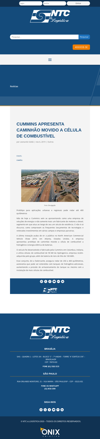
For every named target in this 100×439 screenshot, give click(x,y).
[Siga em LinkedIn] (62, 281)
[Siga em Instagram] (41, 281)
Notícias (14, 86)
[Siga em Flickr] (58, 281)
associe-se (81, 47)
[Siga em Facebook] (49, 281)
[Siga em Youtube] (54, 281)
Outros (51, 142)
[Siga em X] (45, 281)
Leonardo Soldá (27, 142)
